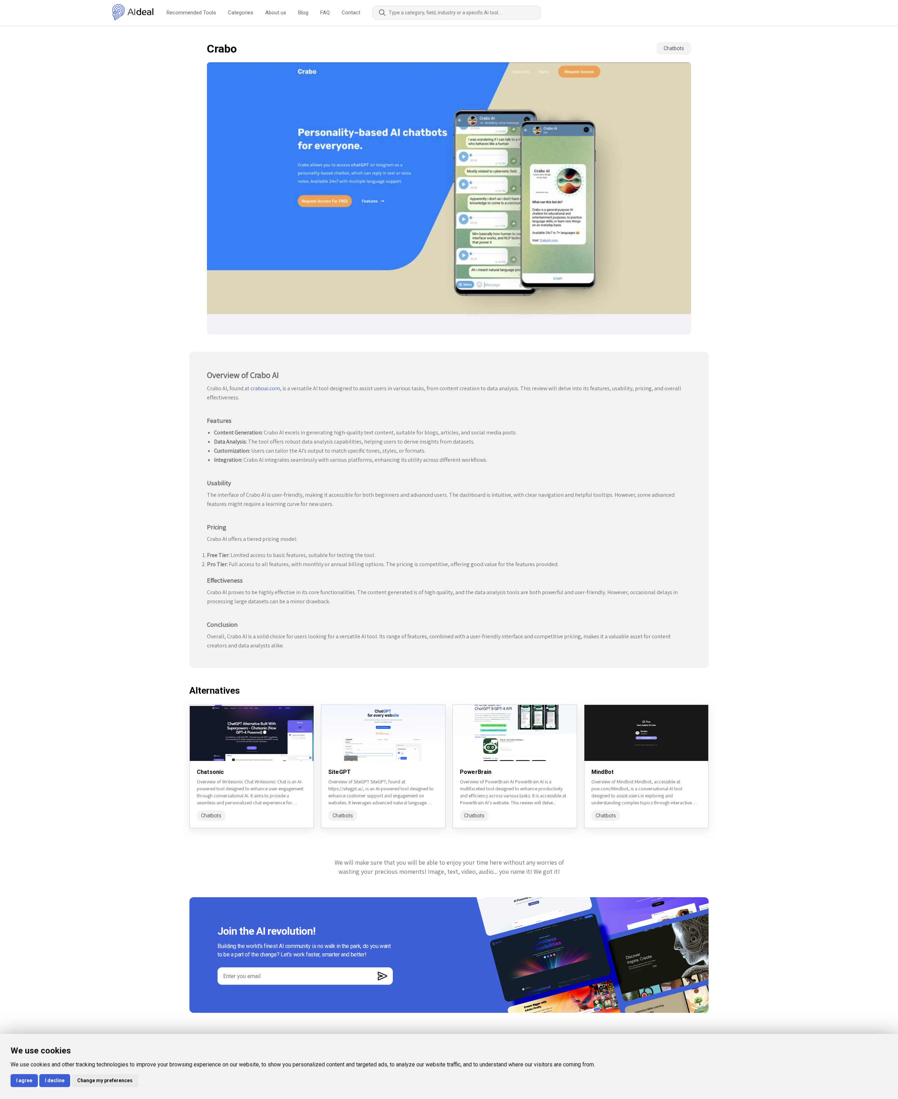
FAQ (325, 12)
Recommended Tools (191, 12)
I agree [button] (24, 1080)
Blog (303, 12)
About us (275, 12)
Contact (351, 12)
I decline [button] (55, 1080)
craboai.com (265, 388)
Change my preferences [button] (105, 1080)
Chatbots (674, 48)
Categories (240, 12)
